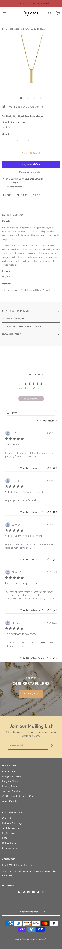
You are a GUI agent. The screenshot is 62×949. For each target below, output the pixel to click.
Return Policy (9, 842)
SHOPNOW (31, 694)
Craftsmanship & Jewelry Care (18, 796)
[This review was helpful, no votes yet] (48, 468)
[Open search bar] (49, 13)
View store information (15, 186)
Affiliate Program (11, 828)
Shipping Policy (10, 847)
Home (4, 29)
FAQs (5, 838)
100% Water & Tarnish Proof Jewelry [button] (22, 326)
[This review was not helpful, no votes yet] (54, 468)
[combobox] (46, 420)
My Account (8, 833)
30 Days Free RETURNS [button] (14, 318)
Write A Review (31, 398)
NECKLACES (14, 29)
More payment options (31, 171)
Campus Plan (9, 771)
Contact (6, 818)
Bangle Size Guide (11, 776)
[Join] (52, 745)
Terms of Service (11, 791)
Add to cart (31, 152)
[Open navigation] (4, 13)
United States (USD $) (30, 911)
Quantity (6, 134)
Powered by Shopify (38, 939)
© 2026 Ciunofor (22, 939)
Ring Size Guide (10, 781)
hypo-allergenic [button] (11, 334)
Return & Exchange (12, 823)
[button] (31, 64)
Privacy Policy (9, 786)
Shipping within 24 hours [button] (16, 310)
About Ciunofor (10, 801)
